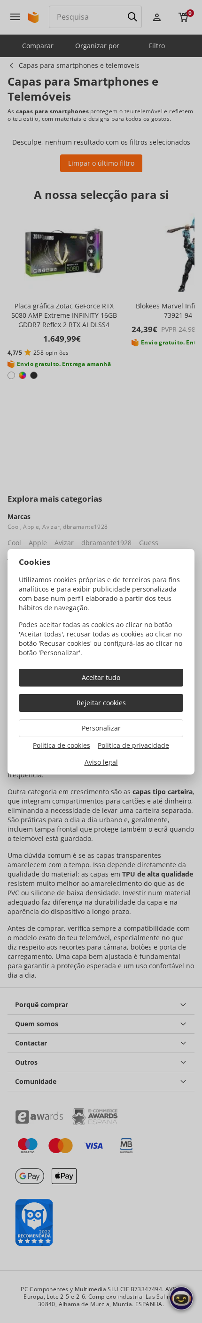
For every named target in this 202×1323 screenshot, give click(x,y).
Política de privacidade (133, 745)
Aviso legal (101, 762)
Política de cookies (61, 745)
